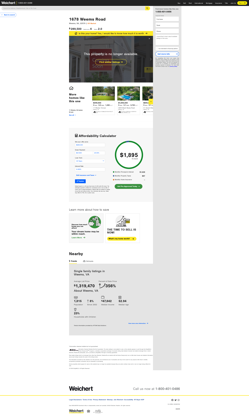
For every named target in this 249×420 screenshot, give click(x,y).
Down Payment (80, 150)
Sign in (241, 3)
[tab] (73, 262)
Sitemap (110, 400)
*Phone (158, 31)
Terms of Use (87, 400)
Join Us (233, 3)
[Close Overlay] (149, 39)
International (199, 3)
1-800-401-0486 (25, 3)
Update (81, 181)
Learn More (78, 237)
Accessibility (128, 400)
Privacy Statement (99, 400)
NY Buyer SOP (139, 400)
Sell (184, 3)
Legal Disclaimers (75, 400)
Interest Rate (79, 166)
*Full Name (159, 19)
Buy (179, 3)
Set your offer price (81, 142)
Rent (190, 3)
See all (71, 115)
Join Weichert (118, 400)
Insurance (218, 3)
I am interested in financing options (168, 48)
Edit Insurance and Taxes (85, 175)
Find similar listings (110, 62)
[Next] (151, 101)
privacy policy (173, 66)
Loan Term (78, 158)
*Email (158, 25)
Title (226, 3)
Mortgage (209, 3)
